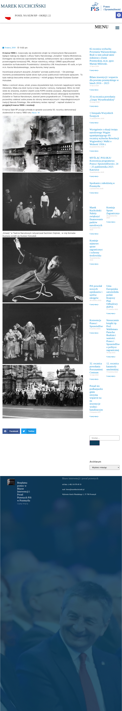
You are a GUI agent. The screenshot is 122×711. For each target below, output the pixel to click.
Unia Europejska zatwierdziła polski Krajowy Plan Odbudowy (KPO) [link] (112, 296)
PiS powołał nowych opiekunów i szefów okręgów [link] (96, 292)
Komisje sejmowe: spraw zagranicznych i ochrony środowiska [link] (97, 248)
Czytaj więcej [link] (22, 504)
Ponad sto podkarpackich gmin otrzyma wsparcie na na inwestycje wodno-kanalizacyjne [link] (97, 398)
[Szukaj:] (104, 437)
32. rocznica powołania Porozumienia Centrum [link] (97, 368)
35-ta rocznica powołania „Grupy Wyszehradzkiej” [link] (102, 98)
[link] (119, 15)
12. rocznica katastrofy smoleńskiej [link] (112, 366)
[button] (117, 27)
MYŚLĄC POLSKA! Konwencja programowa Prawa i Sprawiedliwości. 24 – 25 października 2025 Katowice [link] (104, 163)
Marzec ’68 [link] (36, 113)
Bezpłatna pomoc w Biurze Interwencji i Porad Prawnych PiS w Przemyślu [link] (24, 491)
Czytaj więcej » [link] (94, 70)
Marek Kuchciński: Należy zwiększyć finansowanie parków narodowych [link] (96, 216)
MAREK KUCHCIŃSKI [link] (23, 5)
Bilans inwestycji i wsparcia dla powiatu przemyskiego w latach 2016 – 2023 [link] (104, 80)
